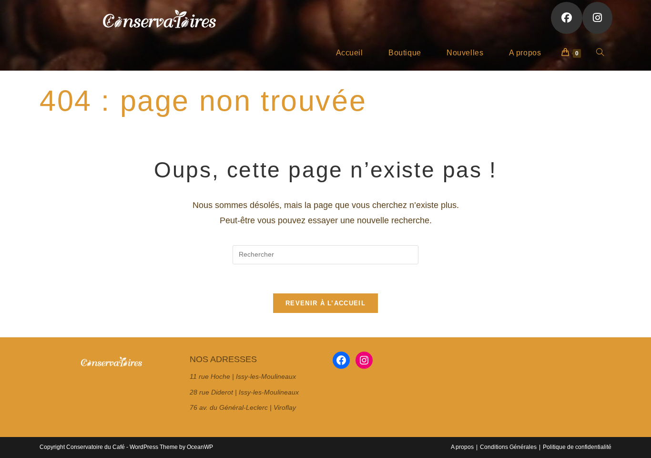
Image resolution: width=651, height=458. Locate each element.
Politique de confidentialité (577, 447)
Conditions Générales (508, 447)
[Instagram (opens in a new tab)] (597, 18)
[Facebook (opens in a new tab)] (566, 18)
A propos (462, 447)
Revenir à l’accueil (325, 303)
